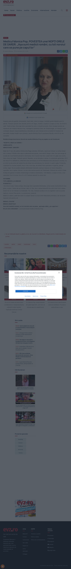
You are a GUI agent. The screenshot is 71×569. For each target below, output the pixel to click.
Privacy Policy (43, 296)
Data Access (35, 296)
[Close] (59, 273)
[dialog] (35, 284)
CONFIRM (25, 291)
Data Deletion (28, 296)
